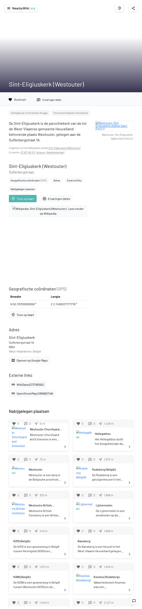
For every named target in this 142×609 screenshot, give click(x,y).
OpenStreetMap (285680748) (32, 393)
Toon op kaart (22, 199)
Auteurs (40, 152)
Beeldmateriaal (54, 152)
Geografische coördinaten (29, 180)
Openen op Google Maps (29, 360)
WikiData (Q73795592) (27, 384)
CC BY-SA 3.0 (27, 152)
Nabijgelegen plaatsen (23, 189)
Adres (56, 180)
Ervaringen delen (56, 199)
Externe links (74, 180)
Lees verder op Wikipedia (62, 211)
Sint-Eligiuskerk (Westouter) (64, 147)
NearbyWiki (21, 8)
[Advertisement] (49, 252)
